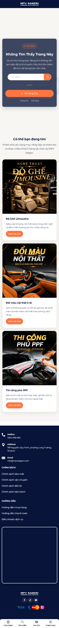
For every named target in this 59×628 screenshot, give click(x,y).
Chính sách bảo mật (13, 474)
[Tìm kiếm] (47, 77)
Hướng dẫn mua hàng (14, 507)
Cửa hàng (35, 101)
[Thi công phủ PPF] (29, 358)
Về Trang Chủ (31, 93)
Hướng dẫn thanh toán (14, 513)
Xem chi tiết (14, 234)
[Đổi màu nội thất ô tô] (29, 270)
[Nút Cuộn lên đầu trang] (54, 615)
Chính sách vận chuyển (15, 479)
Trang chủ (24, 101)
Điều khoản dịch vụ (12, 519)
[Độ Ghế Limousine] (29, 186)
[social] (24, 600)
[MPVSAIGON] (29, 4)
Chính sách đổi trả (12, 486)
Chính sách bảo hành (13, 491)
